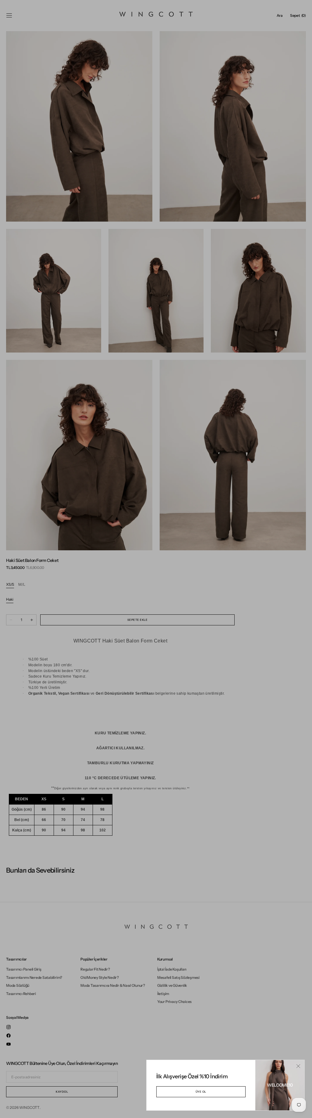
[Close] (298, 1066)
